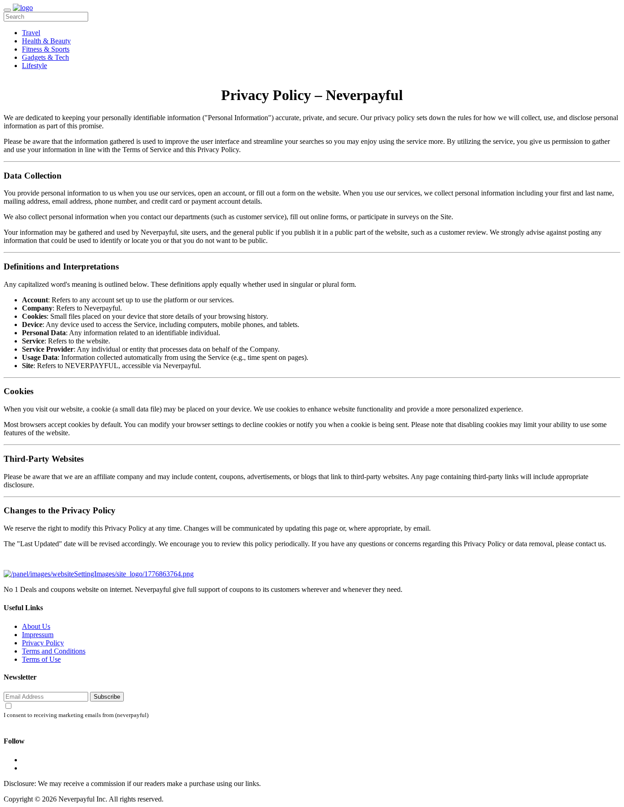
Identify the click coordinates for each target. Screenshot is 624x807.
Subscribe (107, 696)
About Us (36, 626)
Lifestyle (34, 65)
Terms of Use (41, 659)
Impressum (37, 634)
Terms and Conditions (53, 651)
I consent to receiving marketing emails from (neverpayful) (76, 715)
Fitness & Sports (45, 49)
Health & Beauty (46, 41)
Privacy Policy (43, 643)
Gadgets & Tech (45, 57)
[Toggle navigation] (7, 10)
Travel (31, 33)
